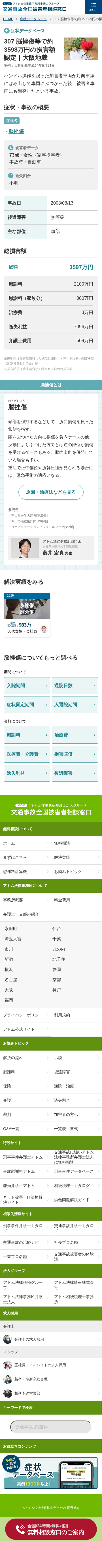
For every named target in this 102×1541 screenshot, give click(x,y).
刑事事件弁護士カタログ (23, 1228)
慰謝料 (13, 735)
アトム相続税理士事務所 (74, 1299)
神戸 (57, 990)
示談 (58, 1057)
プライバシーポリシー (23, 1015)
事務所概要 (13, 900)
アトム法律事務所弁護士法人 (23, 1299)
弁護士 (9, 1100)
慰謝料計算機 (15, 871)
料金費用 (62, 900)
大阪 (9, 990)
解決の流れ (13, 1057)
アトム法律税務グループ (23, 1285)
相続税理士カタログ (72, 1185)
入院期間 (16, 685)
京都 (57, 980)
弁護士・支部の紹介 (21, 914)
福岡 (9, 1000)
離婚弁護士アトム (19, 1185)
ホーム (9, 843)
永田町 (11, 928)
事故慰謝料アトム (19, 1171)
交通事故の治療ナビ (21, 1242)
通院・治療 (64, 1086)
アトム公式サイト (19, 1029)
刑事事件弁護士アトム (23, 1157)
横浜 (9, 969)
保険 (7, 1086)
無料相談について (18, 829)
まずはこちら (15, 857)
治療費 (61, 735)
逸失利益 (16, 773)
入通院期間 (65, 704)
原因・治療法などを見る (51, 492)
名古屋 (11, 980)
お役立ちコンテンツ (19, 1446)
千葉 (57, 939)
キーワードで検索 (18, 1407)
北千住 (59, 959)
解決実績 (62, 857)
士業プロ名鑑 (15, 1256)
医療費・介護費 (23, 754)
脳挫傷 (16, 131)
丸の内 (59, 949)
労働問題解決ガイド (72, 1199)
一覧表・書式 (66, 1128)
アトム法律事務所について (25, 885)
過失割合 (62, 1100)
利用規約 (62, 1015)
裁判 (7, 1114)
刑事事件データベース (74, 1171)
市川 (9, 949)
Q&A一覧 (11, 1128)
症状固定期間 (20, 704)
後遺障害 (63, 773)
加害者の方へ (66, 1114)
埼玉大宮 (14, 939)
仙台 (57, 928)
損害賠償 (63, 754)
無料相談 (62, 843)
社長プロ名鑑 (66, 1242)
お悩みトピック (68, 871)
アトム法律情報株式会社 (74, 1285)
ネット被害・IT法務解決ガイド (22, 1200)
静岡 (57, 969)
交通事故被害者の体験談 (74, 1256)
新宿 (9, 959)
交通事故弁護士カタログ (74, 1228)
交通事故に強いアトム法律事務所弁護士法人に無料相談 (74, 1157)
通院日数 (63, 685)
